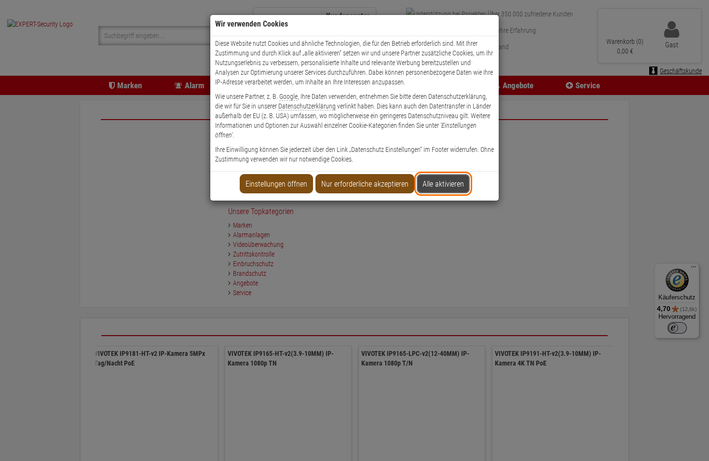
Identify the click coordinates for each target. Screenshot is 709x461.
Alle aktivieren (443, 184)
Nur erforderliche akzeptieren (365, 184)
